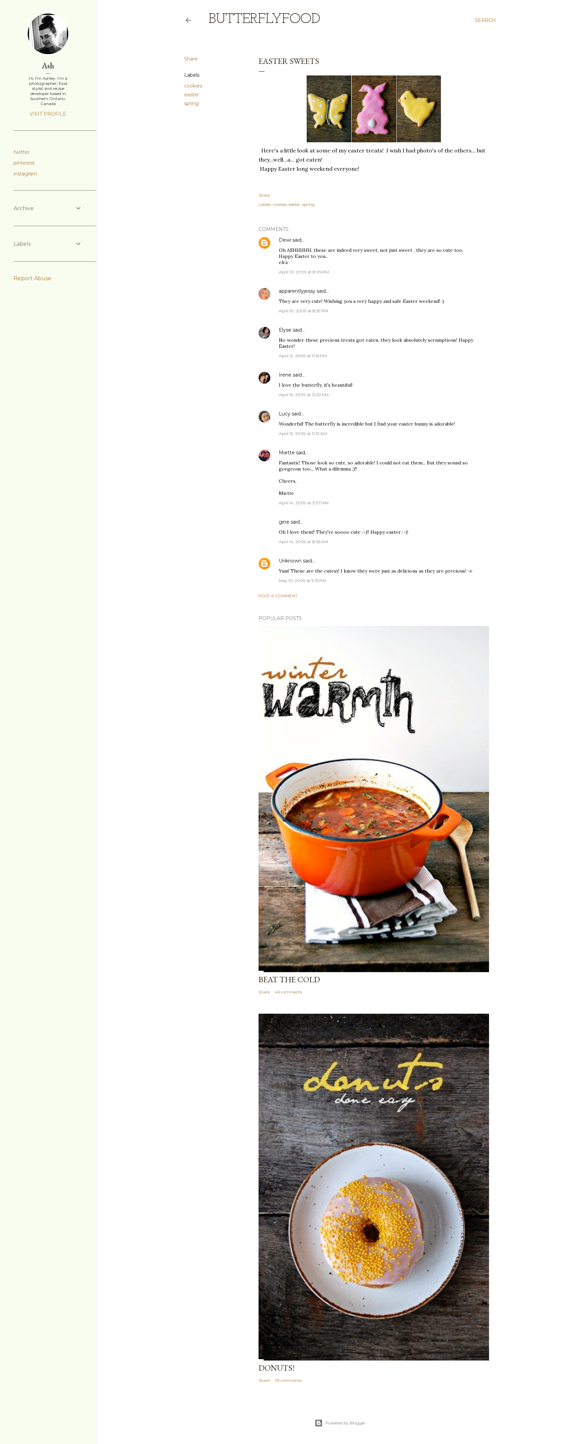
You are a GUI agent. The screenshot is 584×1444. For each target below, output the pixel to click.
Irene (285, 375)
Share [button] (191, 59)
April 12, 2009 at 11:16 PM (303, 355)
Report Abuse (32, 278)
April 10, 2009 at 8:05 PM (304, 271)
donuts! (277, 1368)
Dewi (285, 240)
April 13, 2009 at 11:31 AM (303, 433)
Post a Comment (278, 595)
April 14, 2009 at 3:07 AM (303, 502)
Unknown (290, 561)
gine (284, 522)
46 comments (288, 991)
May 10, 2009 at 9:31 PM (302, 580)
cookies (193, 86)
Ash (48, 65)
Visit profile (48, 114)
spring (191, 103)
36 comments (288, 1380)
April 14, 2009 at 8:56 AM (303, 541)
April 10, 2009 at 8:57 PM (303, 310)
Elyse (285, 330)
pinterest (24, 163)
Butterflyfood (264, 19)
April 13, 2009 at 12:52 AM (303, 394)
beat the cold (289, 979)
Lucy (284, 414)
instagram (25, 174)
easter (191, 95)
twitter (21, 152)
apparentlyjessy (297, 291)
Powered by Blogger (345, 1422)
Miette (287, 453)
